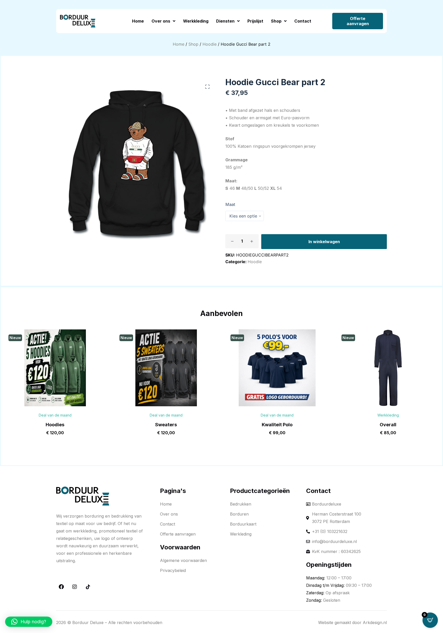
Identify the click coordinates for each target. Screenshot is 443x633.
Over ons (161, 21)
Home (138, 21)
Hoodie (210, 44)
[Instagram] (74, 587)
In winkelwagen (324, 241)
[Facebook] (61, 587)
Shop (276, 21)
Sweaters (166, 424)
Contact (302, 21)
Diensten (225, 21)
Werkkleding (195, 21)
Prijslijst (255, 21)
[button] (207, 87)
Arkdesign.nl (375, 622)
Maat (230, 204)
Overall (388, 424)
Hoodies (55, 424)
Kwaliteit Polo (277, 424)
